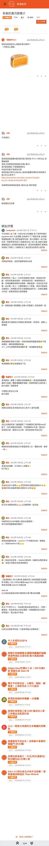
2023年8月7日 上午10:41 (23, 780)
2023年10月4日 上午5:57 (23, 662)
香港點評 (21, 4)
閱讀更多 (44, 250)
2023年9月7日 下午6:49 (22, 705)
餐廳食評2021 (11, 40)
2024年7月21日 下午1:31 (23, 647)
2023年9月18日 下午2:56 (23, 692)
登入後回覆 (41, 21)
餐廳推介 (9, 377)
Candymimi (10, 230)
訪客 (8, 133)
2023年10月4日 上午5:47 (23, 677)
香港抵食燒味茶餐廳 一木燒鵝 (23, 698)
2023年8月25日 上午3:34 (23, 735)
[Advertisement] (24, 102)
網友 (7, 258)
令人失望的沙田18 (17, 640)
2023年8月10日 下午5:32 (23, 765)
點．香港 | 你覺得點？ (24, 837)
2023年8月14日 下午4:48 (23, 750)
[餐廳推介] (3, 376)
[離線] (4, 40)
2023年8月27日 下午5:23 (23, 720)
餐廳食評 (8, 17)
